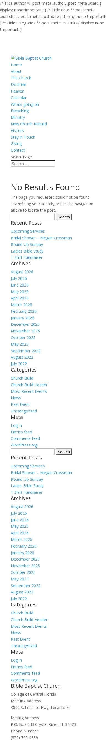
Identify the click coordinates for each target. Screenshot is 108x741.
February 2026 (24, 311)
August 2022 (22, 357)
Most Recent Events (29, 391)
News (16, 397)
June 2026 (20, 285)
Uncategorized (24, 411)
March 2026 (21, 304)
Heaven (17, 91)
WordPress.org (24, 445)
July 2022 (19, 363)
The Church (21, 77)
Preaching (20, 110)
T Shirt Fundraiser (26, 257)
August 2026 (22, 271)
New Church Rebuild (29, 124)
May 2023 (20, 344)
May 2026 (20, 291)
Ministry (18, 117)
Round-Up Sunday (27, 244)
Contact (18, 150)
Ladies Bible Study (27, 251)
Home (16, 64)
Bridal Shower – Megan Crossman (41, 237)
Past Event (20, 404)
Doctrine (18, 84)
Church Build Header (29, 384)
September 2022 (25, 350)
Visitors (17, 130)
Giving (16, 143)
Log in (16, 425)
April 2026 (20, 298)
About (16, 71)
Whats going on (25, 104)
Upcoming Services (28, 231)
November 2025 (25, 330)
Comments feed (25, 438)
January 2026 (22, 317)
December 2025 (25, 324)
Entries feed (21, 432)
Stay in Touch (23, 137)
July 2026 (19, 278)
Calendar (19, 97)
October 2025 (23, 337)
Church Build (22, 378)
